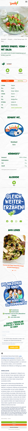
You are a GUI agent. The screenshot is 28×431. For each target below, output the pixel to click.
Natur (14, 143)
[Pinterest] (12, 221)
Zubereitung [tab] (20, 80)
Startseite (3, 39)
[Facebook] (7, 221)
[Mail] (21, 221)
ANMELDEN (14, 347)
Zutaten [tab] (7, 80)
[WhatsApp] (16, 221)
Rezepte (10, 39)
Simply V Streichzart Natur (16, 107)
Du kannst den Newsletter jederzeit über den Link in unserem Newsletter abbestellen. (12, 343)
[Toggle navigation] (26, 1)
